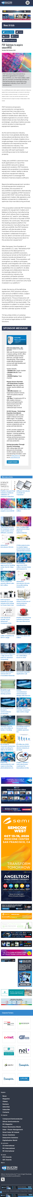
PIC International (9, 1148)
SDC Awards (7, 1160)
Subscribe (6, 1109)
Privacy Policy (23, 1191)
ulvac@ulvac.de (15, 457)
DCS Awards (7, 1157)
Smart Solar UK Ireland (11, 1132)
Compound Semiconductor (12, 1119)
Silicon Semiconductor (11, 1121)
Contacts (6, 1112)
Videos (5, 1101)
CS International (8, 1145)
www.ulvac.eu (16, 455)
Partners (6, 1104)
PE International (8, 1151)
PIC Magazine (7, 1124)
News (5, 1096)
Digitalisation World (10, 1140)
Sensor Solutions (9, 1135)
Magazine (6, 1099)
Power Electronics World (12, 1127)
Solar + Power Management (13, 1129)
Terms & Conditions (15, 1191)
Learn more (12, 462)
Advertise (6, 1107)
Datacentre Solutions (10, 1137)
